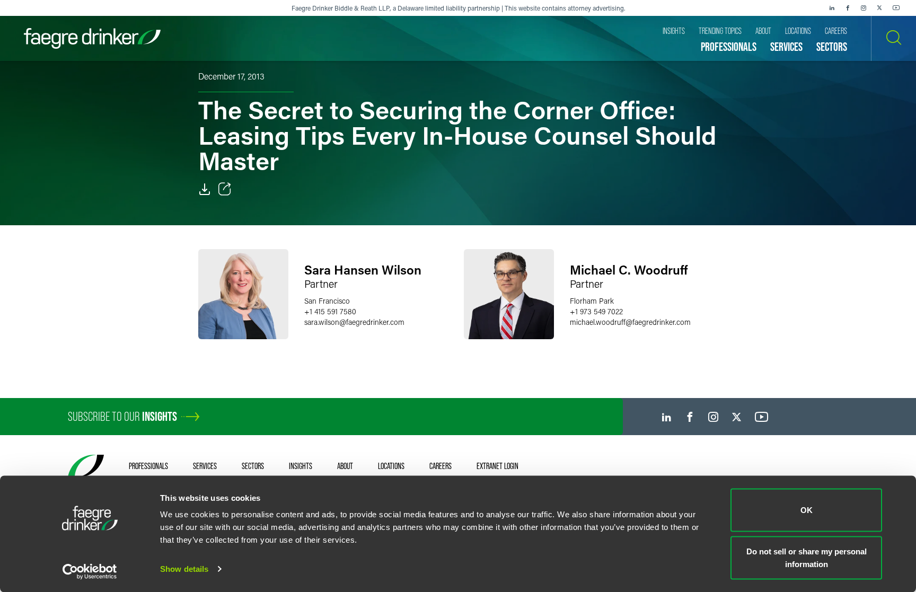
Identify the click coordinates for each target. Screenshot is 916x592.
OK (806, 510)
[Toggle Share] (225, 189)
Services (205, 466)
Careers (440, 466)
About (345, 466)
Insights (300, 466)
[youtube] (896, 8)
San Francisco (327, 301)
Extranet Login (497, 466)
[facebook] (847, 8)
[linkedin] (831, 8)
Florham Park (592, 301)
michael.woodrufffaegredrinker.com (630, 322)
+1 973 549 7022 (596, 311)
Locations (391, 466)
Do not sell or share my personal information (806, 557)
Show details (184, 568)
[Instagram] (863, 8)
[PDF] (205, 189)
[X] (879, 8)
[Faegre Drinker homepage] (92, 38)
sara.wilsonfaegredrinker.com (354, 322)
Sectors (253, 466)
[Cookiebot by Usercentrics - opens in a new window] (89, 571)
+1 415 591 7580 (330, 311)
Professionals (148, 466)
